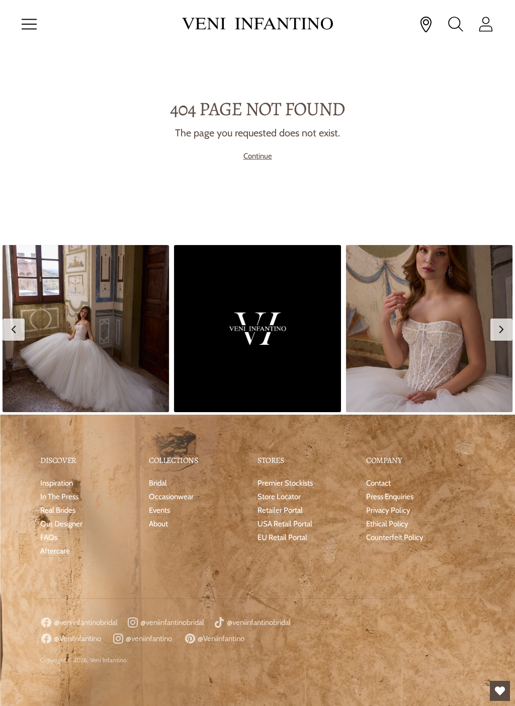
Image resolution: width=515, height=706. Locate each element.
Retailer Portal (280, 510)
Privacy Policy (388, 510)
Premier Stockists (285, 483)
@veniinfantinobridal (85, 622)
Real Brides (57, 510)
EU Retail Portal (282, 537)
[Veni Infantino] (257, 24)
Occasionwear (171, 496)
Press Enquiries (389, 496)
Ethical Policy (387, 523)
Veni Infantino (108, 660)
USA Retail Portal (285, 523)
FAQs (48, 537)
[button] (86, 328)
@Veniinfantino (220, 638)
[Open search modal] (456, 24)
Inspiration (56, 483)
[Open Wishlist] (500, 691)
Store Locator (279, 496)
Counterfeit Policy (394, 537)
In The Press (59, 496)
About (158, 523)
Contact (378, 483)
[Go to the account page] (486, 24)
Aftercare (55, 551)
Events (159, 510)
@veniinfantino (148, 638)
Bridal (158, 483)
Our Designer (61, 523)
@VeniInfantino (76, 638)
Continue (257, 156)
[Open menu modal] (29, 24)
